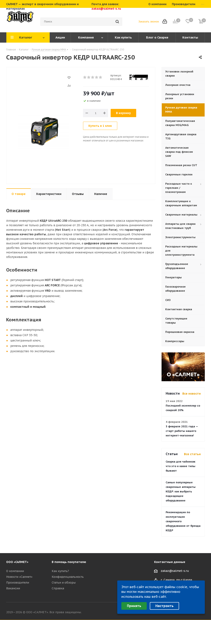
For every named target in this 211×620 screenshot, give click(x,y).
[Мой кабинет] (165, 22)
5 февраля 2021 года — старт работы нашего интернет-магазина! (182, 431)
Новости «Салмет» (19, 577)
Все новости (191, 393)
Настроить (164, 606)
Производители (17, 582)
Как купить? (60, 571)
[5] (101, 77)
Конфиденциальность (68, 577)
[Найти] (117, 21)
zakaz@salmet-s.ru (106, 8)
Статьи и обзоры (64, 582)
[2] (89, 77)
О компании (15, 571)
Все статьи (192, 454)
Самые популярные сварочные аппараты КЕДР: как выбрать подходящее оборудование (181, 491)
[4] (97, 77)
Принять (134, 606)
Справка (58, 588)
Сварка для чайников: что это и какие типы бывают (181, 466)
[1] (85, 77)
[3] (93, 77)
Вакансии (13, 588)
